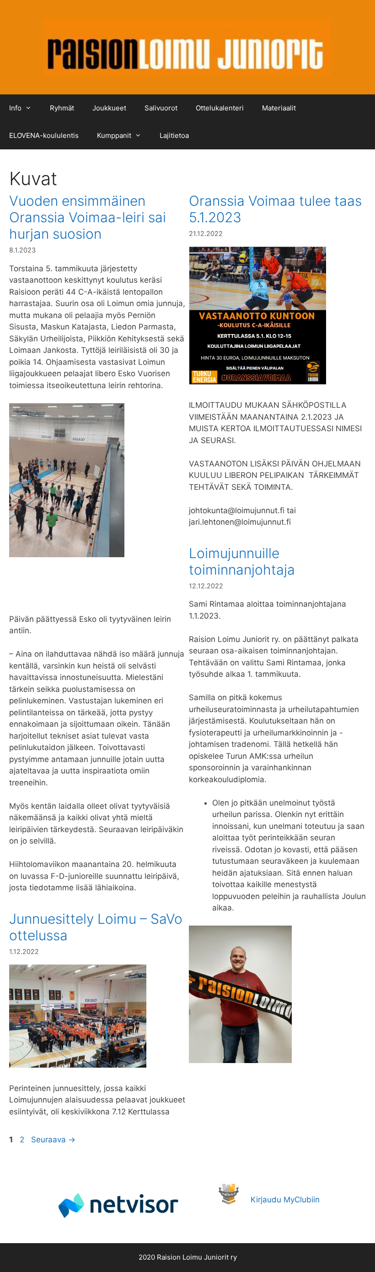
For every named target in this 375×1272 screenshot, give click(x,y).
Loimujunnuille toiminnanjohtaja (242, 561)
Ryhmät (62, 108)
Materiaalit (279, 108)
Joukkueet (109, 108)
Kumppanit (114, 135)
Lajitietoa (174, 135)
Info (15, 108)
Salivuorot (161, 108)
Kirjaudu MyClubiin (285, 1199)
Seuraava (53, 1139)
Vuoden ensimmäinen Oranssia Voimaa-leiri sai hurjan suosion (87, 217)
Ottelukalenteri (220, 108)
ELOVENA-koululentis (44, 135)
